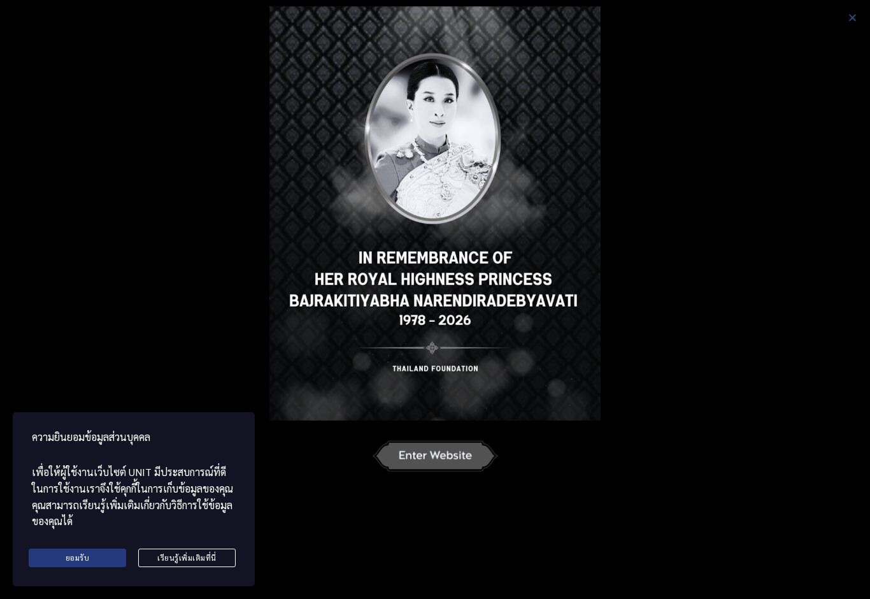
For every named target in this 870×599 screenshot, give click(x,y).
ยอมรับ (78, 557)
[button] (852, 17)
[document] (435, 299)
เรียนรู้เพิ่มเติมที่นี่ (187, 557)
